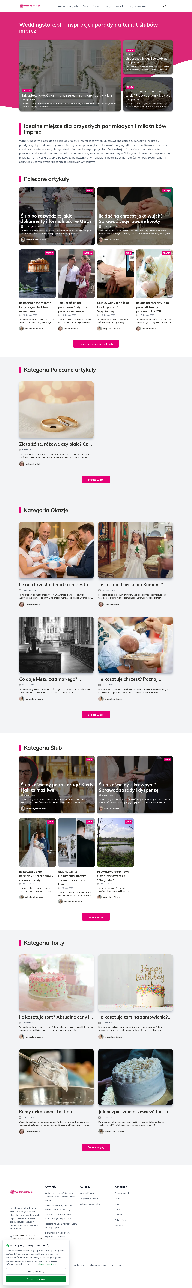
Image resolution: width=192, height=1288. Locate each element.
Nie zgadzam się (36, 1271)
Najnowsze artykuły (67, 6)
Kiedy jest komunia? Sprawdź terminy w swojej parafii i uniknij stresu (60, 1197)
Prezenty (119, 1225)
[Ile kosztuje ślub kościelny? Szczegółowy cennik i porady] (37, 842)
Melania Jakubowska (36, 239)
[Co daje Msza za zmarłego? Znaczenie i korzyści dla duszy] (56, 645)
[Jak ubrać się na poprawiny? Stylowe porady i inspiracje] (76, 273)
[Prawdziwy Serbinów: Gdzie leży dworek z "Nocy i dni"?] (115, 842)
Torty (108, 6)
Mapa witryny (116, 1265)
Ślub (85, 6)
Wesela (120, 6)
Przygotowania (137, 6)
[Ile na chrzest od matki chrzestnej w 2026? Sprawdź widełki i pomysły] (56, 550)
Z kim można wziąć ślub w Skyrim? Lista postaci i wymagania (57, 1236)
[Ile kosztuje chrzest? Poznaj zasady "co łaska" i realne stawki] (135, 645)
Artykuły (50, 1186)
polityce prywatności (47, 1264)
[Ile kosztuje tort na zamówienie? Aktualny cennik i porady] (135, 982)
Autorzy (85, 1186)
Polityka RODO (78, 1265)
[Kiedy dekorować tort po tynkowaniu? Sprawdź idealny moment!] (56, 1077)
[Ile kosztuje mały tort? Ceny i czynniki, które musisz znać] (37, 273)
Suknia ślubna (121, 1220)
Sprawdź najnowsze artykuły (96, 343)
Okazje (96, 6)
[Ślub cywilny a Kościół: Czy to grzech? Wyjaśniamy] (115, 273)
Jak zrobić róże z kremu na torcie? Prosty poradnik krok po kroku (148, 95)
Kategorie (121, 1186)
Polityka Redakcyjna (97, 1265)
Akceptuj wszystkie (36, 1278)
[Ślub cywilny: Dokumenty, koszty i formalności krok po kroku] (76, 842)
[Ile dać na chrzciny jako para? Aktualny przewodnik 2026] (154, 273)
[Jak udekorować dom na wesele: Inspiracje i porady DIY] (70, 75)
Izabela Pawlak (111, 239)
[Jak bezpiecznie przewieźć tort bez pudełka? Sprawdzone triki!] (135, 1077)
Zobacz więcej (96, 479)
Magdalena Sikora (34, 699)
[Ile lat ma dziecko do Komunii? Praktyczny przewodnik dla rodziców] (135, 550)
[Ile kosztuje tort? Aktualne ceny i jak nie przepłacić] (56, 982)
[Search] (164, 6)
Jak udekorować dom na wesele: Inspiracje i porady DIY (67, 95)
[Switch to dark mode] (170, 6)
